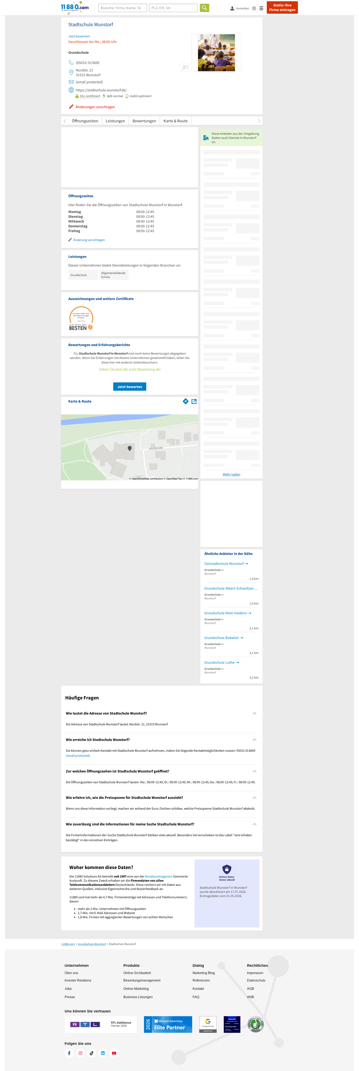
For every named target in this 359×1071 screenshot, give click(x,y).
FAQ (196, 997)
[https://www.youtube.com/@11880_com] (114, 1053)
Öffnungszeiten (85, 120)
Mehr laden (231, 474)
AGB (250, 988)
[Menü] (263, 8)
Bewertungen (144, 120)
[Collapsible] (254, 713)
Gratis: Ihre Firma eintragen (282, 7)
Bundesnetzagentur (159, 876)
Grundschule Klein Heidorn (225, 613)
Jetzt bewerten (129, 386)
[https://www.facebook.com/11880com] (69, 1053)
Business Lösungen (138, 997)
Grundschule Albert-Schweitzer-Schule (231, 588)
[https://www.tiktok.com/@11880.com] (91, 1053)
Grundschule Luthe (219, 662)
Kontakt (198, 988)
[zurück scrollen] (64, 120)
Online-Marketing (136, 988)
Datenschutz (256, 980)
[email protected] (78, 755)
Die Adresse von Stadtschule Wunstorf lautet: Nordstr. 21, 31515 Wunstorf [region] (117, 724)
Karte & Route (176, 120)
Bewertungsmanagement (141, 980)
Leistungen (115, 120)
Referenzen (201, 980)
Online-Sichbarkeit (137, 973)
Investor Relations (78, 980)
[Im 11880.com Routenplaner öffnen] (186, 400)
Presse (70, 997)
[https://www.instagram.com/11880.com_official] (80, 1053)
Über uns (71, 973)
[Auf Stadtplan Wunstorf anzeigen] (194, 401)
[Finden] (204, 8)
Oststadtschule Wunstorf (223, 563)
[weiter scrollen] (259, 120)
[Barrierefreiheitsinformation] (255, 8)
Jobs (68, 988)
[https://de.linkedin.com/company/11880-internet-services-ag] (102, 1053)
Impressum (255, 973)
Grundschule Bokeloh (221, 637)
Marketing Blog (204, 973)
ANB (250, 997)
